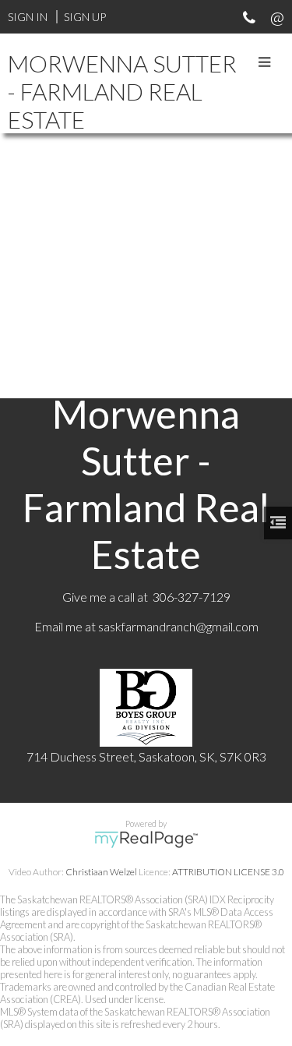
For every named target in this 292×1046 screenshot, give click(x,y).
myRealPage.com (146, 839)
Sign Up (85, 16)
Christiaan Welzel (101, 872)
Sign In (27, 16)
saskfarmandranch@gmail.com (178, 626)
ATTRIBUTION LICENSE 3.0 (228, 872)
